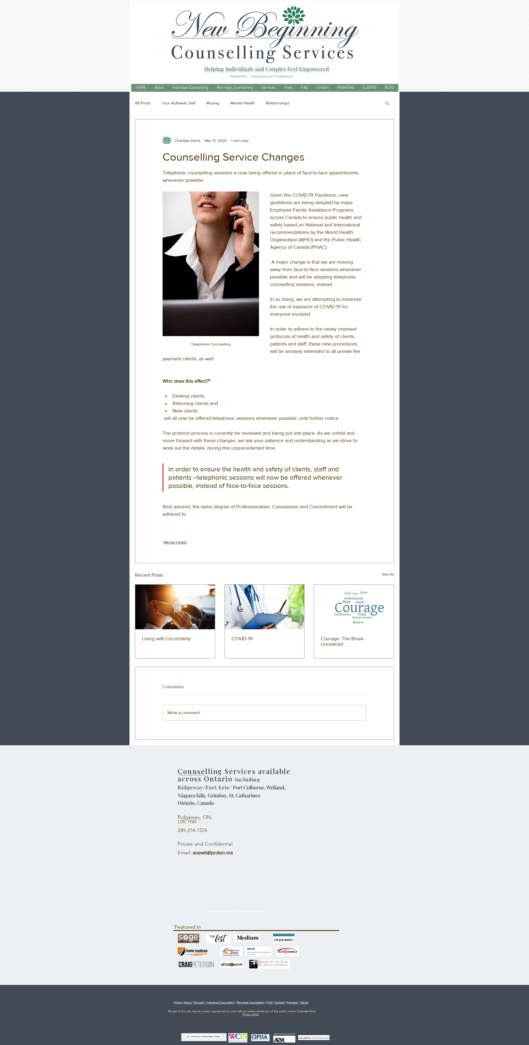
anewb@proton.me (213, 852)
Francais (292, 1002)
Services (199, 1002)
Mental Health (242, 103)
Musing (212, 103)
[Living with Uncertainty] (175, 607)
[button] (387, 103)
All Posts (142, 103)
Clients (304, 1002)
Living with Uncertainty (166, 638)
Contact (279, 1002)
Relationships (278, 103)
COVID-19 (242, 638)
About (187, 1002)
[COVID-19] (264, 607)
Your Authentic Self (178, 103)
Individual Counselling (220, 1002)
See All (388, 574)
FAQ (269, 1002)
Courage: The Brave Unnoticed (342, 641)
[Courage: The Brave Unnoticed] (354, 607)
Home (178, 1002)
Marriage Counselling (251, 1002)
